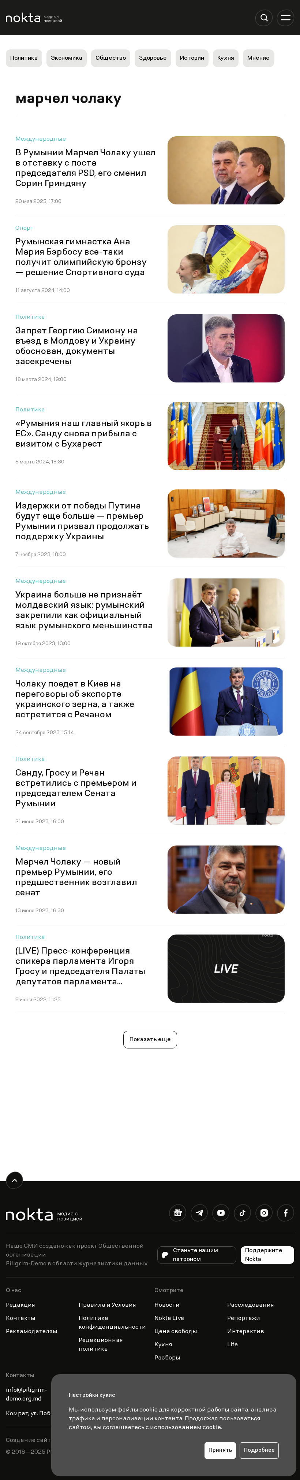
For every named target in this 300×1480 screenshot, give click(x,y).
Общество (110, 58)
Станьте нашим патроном (195, 1255)
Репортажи (243, 1318)
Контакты (20, 1318)
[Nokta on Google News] (177, 1214)
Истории (192, 58)
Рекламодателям (31, 1332)
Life (232, 1345)
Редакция (20, 1305)
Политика (24, 58)
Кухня (225, 58)
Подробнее (259, 1450)
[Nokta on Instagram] (264, 1214)
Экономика (66, 58)
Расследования (250, 1305)
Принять (220, 1450)
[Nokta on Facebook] (285, 1214)
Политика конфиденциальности (112, 1323)
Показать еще (150, 1040)
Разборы (167, 1358)
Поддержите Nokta (263, 1255)
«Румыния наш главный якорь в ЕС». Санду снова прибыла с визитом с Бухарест (83, 434)
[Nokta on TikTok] (242, 1214)
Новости (167, 1305)
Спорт (24, 228)
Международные (40, 139)
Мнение (258, 58)
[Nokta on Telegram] (199, 1214)
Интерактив (245, 1332)
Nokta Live (169, 1318)
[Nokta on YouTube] (220, 1214)
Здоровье (153, 58)
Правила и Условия (107, 1305)
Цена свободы (175, 1332)
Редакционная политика (101, 1344)
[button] (264, 18)
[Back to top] (14, 1180)
